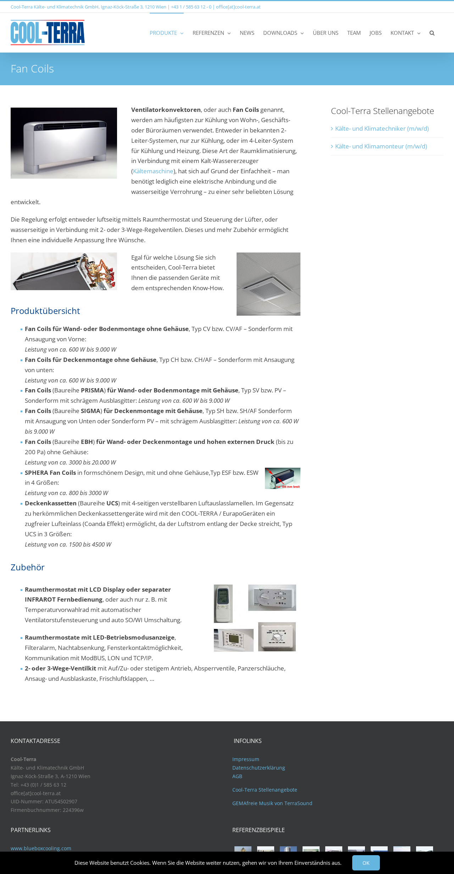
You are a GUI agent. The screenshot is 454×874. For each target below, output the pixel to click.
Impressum (245, 759)
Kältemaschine (153, 171)
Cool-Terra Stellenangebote (264, 789)
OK (366, 862)
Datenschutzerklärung (258, 767)
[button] (432, 32)
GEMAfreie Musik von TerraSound (272, 803)
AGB (237, 776)
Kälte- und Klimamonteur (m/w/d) (381, 146)
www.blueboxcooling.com (41, 848)
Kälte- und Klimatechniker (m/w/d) (382, 128)
